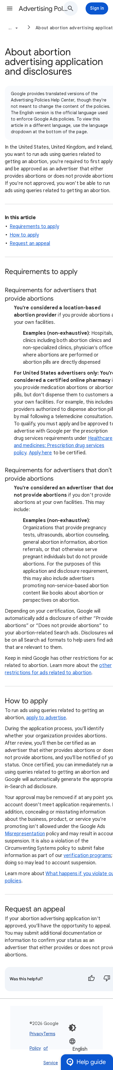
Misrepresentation (25, 834)
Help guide (91, 1062)
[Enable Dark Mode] (72, 1027)
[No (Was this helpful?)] (107, 979)
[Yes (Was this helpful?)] (91, 979)
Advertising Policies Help (43, 9)
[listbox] (87, 1048)
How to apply (24, 235)
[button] (9, 8)
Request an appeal (30, 243)
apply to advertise (46, 718)
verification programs (87, 855)
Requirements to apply (34, 227)
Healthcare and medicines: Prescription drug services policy (63, 445)
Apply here (40, 453)
